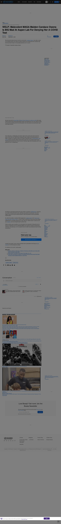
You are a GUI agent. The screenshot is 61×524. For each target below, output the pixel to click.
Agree (47, 518)
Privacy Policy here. (24, 519)
